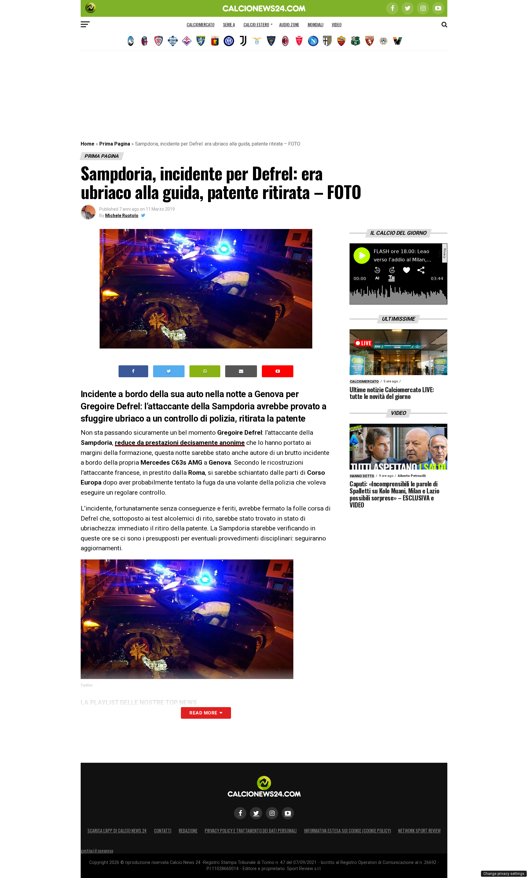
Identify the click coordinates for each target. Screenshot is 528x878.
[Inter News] (229, 41)
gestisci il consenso (97, 850)
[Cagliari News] (159, 41)
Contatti (162, 830)
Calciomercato (201, 24)
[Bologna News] (145, 41)
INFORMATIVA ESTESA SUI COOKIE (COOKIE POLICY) (347, 830)
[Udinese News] (383, 41)
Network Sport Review (419, 830)
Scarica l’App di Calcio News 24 (117, 830)
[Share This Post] (205, 371)
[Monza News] (299, 41)
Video (337, 24)
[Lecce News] (271, 41)
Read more (203, 713)
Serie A (229, 24)
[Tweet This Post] (169, 371)
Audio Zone (289, 24)
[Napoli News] (313, 41)
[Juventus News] (243, 41)
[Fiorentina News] (187, 41)
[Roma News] (341, 41)
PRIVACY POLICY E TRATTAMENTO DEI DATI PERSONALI (251, 830)
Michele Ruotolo (121, 215)
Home (87, 144)
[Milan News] (285, 41)
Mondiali (315, 24)
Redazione (188, 830)
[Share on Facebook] (133, 371)
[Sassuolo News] (355, 41)
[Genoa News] (215, 41)
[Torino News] (369, 41)
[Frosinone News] (201, 41)
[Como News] (173, 41)
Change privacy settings (503, 874)
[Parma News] (327, 41)
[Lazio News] (257, 41)
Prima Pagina (114, 144)
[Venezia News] (398, 41)
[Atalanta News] (130, 41)
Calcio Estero (256, 24)
